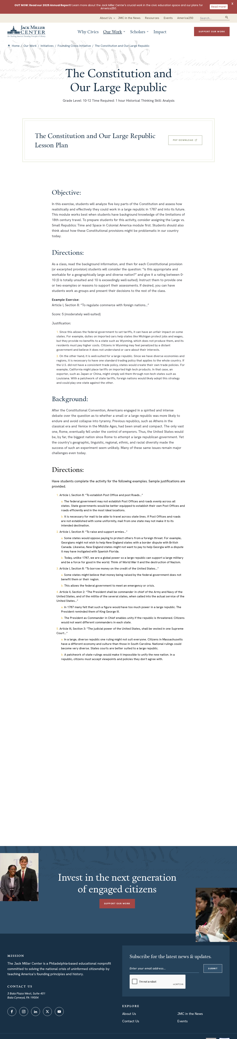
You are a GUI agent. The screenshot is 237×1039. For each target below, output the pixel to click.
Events (182, 1021)
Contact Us (130, 1021)
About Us (129, 1014)
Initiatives (47, 46)
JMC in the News (190, 1014)
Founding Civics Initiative (74, 46)
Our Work (30, 46)
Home (16, 46)
